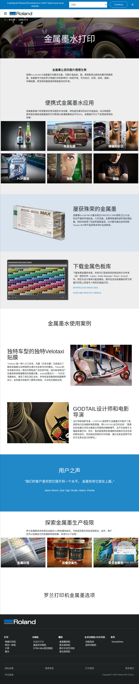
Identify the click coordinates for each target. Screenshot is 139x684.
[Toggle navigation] (5, 13)
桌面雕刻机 (64, 642)
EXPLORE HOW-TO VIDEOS (87, 293)
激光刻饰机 (64, 645)
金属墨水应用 (23, 20)
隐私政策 (9, 668)
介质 (7, 648)
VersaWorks (117, 642)
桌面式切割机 (39, 645)
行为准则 (89, 668)
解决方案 (12, 20)
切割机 (35, 637)
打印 (6, 637)
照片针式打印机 (67, 648)
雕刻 (61, 637)
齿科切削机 (90, 645)
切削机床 (89, 642)
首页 (5, 20)
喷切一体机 (10, 645)
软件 (113, 637)
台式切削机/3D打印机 (95, 637)
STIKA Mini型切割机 (43, 648)
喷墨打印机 (10, 642)
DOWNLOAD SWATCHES (85, 287)
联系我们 (129, 668)
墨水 (7, 651)
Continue (118, 4)
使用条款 (49, 668)
